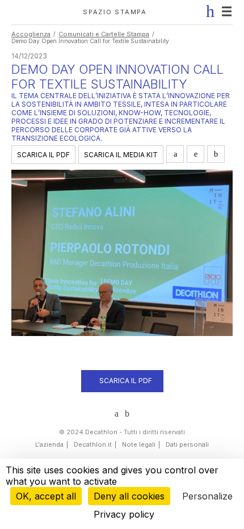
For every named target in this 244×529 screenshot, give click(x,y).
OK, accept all (46, 496)
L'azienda (49, 444)
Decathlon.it (93, 444)
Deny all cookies (129, 496)
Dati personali (187, 444)
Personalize (207, 496)
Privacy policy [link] (124, 514)
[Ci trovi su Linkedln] (117, 413)
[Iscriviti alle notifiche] (207, 11)
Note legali (138, 444)
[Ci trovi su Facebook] (127, 413)
